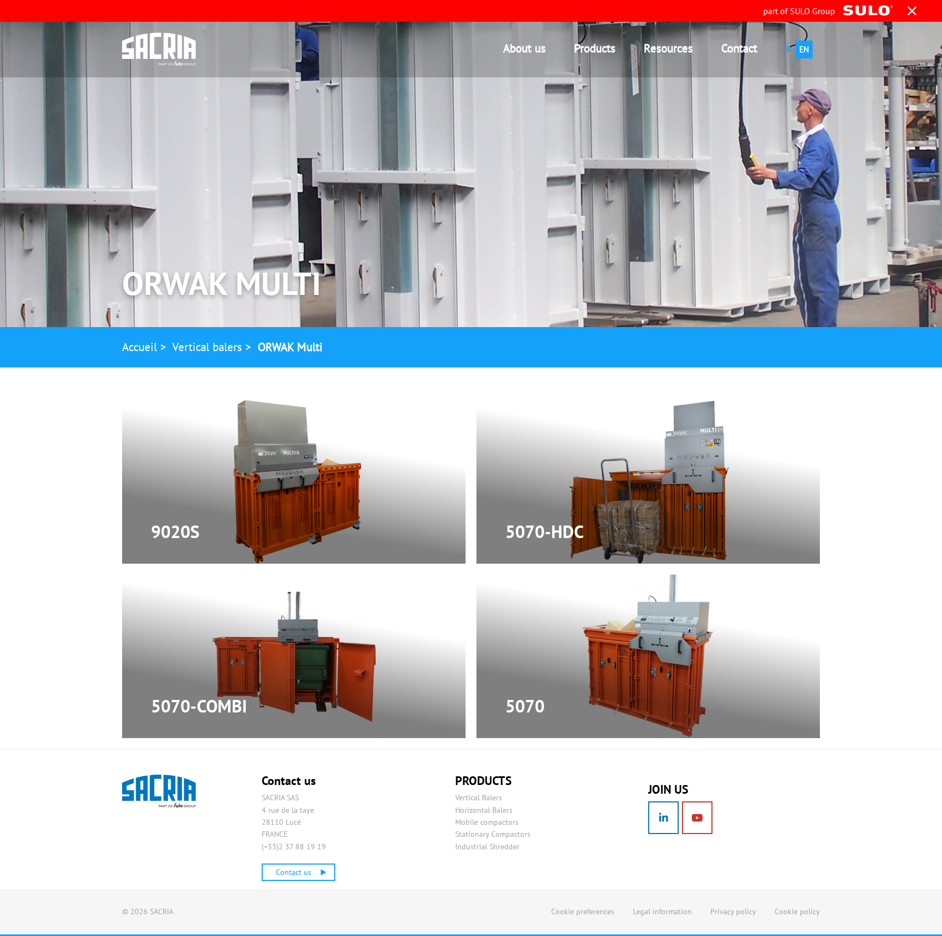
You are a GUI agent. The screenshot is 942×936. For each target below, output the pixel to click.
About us (524, 48)
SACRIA (168, 49)
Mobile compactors (486, 822)
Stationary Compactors (492, 834)
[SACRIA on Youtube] (697, 817)
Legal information (662, 911)
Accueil (139, 347)
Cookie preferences (582, 911)
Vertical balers (207, 347)
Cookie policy (797, 911)
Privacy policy (733, 911)
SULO (185, 791)
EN (804, 49)
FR (787, 49)
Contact (739, 48)
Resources (668, 48)
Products (594, 48)
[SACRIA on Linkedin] (663, 817)
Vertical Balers (478, 797)
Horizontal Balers (483, 810)
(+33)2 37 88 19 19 (294, 847)
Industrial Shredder (487, 847)
